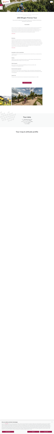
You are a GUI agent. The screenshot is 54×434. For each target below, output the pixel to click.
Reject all (33, 431)
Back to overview (27, 82)
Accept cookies (46, 431)
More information (8, 431)
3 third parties (6, 423)
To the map (13, 33)
